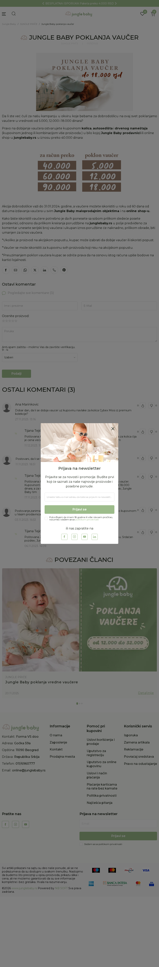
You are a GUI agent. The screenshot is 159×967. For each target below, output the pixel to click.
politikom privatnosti (87, 519)
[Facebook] (64, 537)
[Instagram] (74, 537)
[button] (112, 428)
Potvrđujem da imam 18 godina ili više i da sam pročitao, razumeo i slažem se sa (81, 518)
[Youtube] (84, 537)
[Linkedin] (95, 537)
